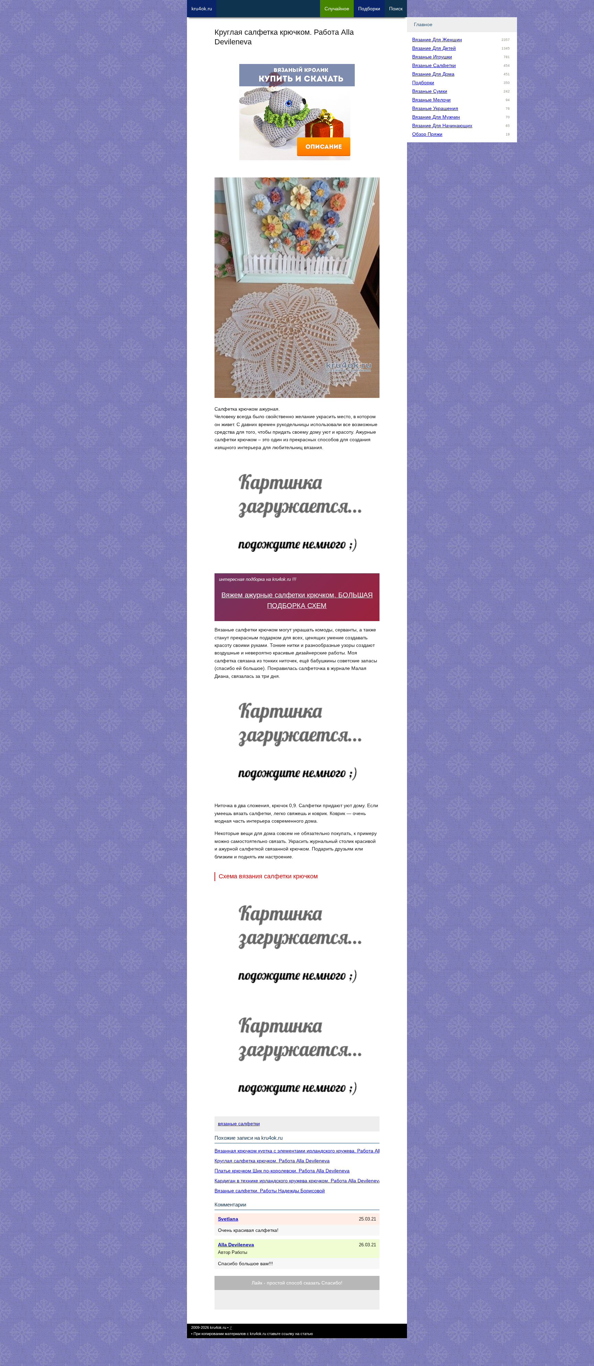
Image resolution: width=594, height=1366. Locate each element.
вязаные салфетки (239, 1123)
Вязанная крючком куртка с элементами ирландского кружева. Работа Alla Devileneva (311, 1150)
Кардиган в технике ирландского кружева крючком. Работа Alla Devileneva (298, 1180)
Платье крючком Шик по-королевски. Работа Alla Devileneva (282, 1170)
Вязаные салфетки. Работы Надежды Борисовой (269, 1190)
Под (369, 8)
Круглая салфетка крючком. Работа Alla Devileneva (272, 1160)
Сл (336, 8)
